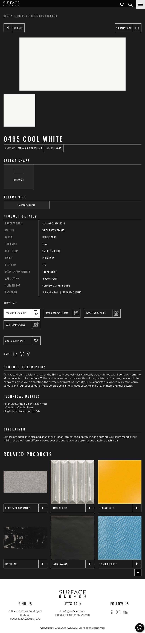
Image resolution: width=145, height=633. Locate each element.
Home (7, 16)
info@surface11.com (74, 611)
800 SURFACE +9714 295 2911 (73, 614)
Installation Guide (96, 313)
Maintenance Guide (15, 324)
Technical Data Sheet (57, 313)
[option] (72, 64)
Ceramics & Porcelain (44, 16)
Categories (20, 16)
